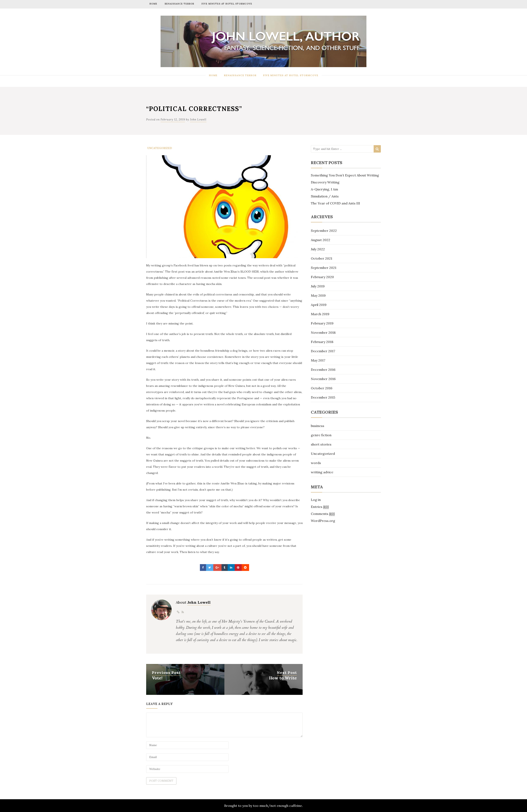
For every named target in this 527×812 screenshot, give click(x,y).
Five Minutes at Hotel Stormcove (227, 3)
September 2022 (324, 231)
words (316, 463)
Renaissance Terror (179, 3)
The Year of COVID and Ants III (335, 203)
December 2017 (323, 351)
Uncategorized (159, 148)
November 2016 (323, 379)
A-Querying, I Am (324, 189)
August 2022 (320, 240)
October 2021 (321, 258)
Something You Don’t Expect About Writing (345, 175)
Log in (316, 500)
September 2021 (323, 268)
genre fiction (321, 435)
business (317, 426)
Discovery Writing (325, 182)
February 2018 (322, 342)
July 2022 (318, 249)
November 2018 (323, 332)
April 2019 (318, 305)
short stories (321, 444)
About (193, 602)
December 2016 (323, 370)
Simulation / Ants (325, 196)
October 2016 (321, 388)
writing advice (322, 472)
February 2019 (322, 323)
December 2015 (323, 397)
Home (153, 3)
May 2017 (318, 360)
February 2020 (322, 277)
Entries (320, 507)
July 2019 (318, 286)
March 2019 (320, 314)
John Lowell (198, 119)
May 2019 (318, 295)
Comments (323, 514)
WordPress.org (323, 521)
